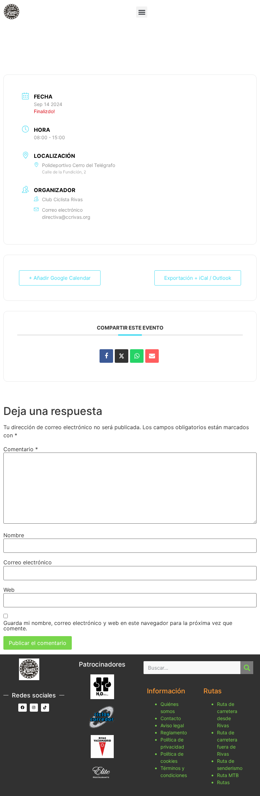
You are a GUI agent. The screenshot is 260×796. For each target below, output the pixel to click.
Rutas (223, 782)
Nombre (13, 535)
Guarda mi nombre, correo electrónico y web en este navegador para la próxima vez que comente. (117, 625)
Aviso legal (172, 725)
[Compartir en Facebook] (106, 356)
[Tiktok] (45, 708)
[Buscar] (246, 667)
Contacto (170, 718)
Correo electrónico (27, 562)
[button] (141, 12)
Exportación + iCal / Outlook (197, 278)
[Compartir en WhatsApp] (137, 356)
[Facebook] (22, 708)
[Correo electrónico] (152, 356)
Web (9, 589)
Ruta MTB (228, 775)
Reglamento (173, 732)
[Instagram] (34, 708)
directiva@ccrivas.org (66, 217)
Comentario (20, 449)
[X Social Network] (121, 356)
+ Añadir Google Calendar (60, 278)
